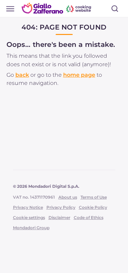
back (22, 75)
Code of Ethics (88, 217)
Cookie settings (29, 217)
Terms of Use (94, 197)
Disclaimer (59, 217)
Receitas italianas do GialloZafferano (57, 8)
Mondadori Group (31, 227)
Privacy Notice (28, 207)
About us (67, 197)
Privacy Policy (60, 207)
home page (79, 75)
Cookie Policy (93, 207)
